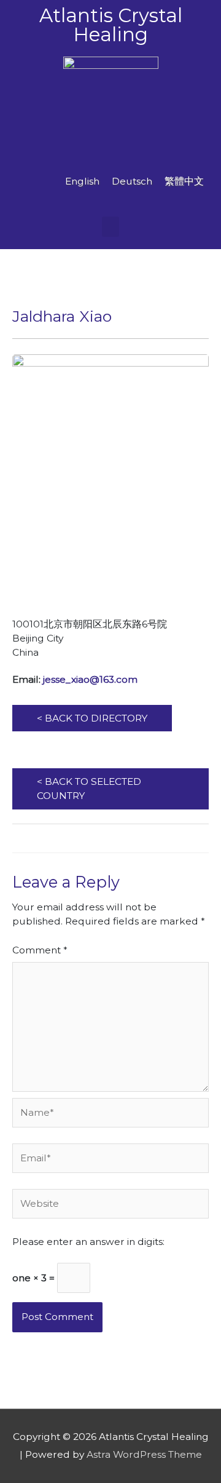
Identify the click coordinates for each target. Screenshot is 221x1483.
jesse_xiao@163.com (90, 679)
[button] (110, 227)
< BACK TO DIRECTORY (92, 718)
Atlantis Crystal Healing (110, 25)
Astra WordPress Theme (144, 1454)
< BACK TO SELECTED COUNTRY (89, 788)
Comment (40, 950)
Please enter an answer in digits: (88, 1241)
